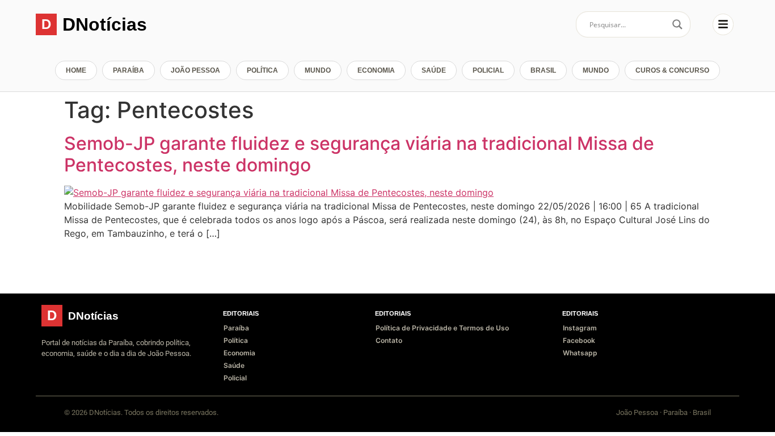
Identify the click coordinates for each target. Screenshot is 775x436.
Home (76, 70)
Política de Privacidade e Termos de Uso (442, 328)
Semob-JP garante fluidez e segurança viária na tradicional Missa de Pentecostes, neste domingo (359, 154)
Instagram (580, 328)
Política (262, 70)
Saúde (434, 70)
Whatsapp (580, 353)
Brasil (543, 70)
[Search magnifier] (677, 24)
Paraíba (128, 70)
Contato (389, 340)
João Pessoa (195, 70)
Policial (488, 70)
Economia (376, 70)
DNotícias (104, 24)
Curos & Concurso (672, 70)
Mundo (318, 70)
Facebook (579, 340)
